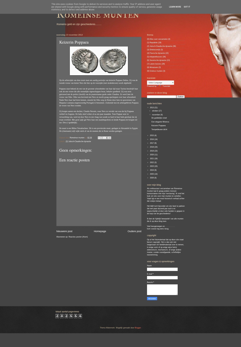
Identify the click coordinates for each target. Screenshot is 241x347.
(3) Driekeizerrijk (153, 50)
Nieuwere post (64, 231)
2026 (152, 178)
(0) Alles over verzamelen (157, 39)
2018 (152, 147)
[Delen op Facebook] (107, 137)
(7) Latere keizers (154, 64)
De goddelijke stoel (159, 118)
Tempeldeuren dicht (159, 129)
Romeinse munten (97, 14)
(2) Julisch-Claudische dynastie (78, 141)
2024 (152, 170)
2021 (152, 158)
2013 (152, 108)
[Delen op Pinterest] (109, 137)
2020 (152, 155)
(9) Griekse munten (154, 71)
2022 (152, 162)
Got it (187, 7)
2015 (152, 135)
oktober (155, 111)
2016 (152, 139)
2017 (152, 143)
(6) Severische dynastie (156, 60)
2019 (152, 151)
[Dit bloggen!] (101, 137)
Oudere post (134, 231)
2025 (152, 174)
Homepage (100, 231)
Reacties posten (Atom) (78, 237)
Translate (166, 86)
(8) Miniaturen (152, 67)
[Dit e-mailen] (99, 137)
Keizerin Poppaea (158, 125)
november (156, 115)
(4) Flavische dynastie (156, 53)
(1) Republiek (152, 42)
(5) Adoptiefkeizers (154, 57)
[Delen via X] (104, 137)
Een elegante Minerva (160, 122)
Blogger (138, 328)
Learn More (175, 7)
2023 (152, 166)
